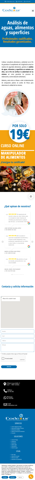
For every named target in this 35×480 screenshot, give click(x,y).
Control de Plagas (14, 439)
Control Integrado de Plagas (16, 426)
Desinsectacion (14, 446)
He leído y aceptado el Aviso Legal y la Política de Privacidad (14, 354)
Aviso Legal (13, 454)
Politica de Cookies (14, 457)
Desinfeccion (13, 441)
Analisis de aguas (14, 447)
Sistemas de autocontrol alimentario (18, 431)
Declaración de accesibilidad (16, 459)
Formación (13, 433)
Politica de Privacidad (15, 456)
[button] (33, 10)
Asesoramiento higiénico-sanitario (17, 428)
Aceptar (5, 477)
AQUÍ (11, 470)
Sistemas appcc (14, 444)
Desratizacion (13, 443)
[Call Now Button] (30, 476)
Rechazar (13, 477)
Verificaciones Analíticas (15, 430)
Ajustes (20, 477)
